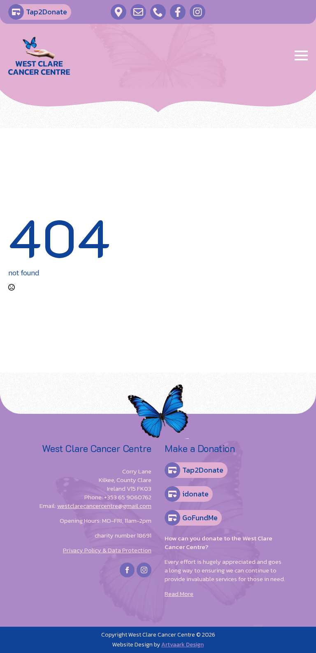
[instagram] (144, 570)
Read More (179, 593)
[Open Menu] (301, 55)
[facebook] (127, 570)
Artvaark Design (182, 644)
